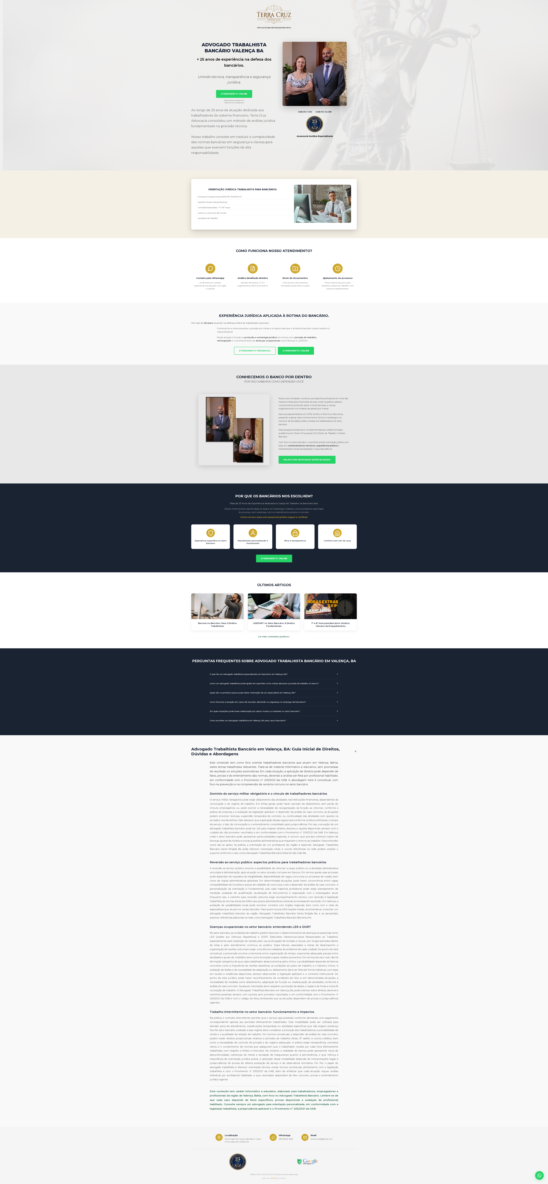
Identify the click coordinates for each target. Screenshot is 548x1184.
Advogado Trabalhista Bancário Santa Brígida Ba (288, 913)
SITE (273, 1178)
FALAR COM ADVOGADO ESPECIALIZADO (307, 459)
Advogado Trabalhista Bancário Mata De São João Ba (276, 853)
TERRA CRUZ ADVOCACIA (261, 1174)
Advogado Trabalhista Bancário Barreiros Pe (286, 917)
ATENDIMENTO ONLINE (234, 94)
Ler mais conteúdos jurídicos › (274, 636)
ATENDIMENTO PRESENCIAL (255, 350)
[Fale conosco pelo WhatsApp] (539, 1175)
